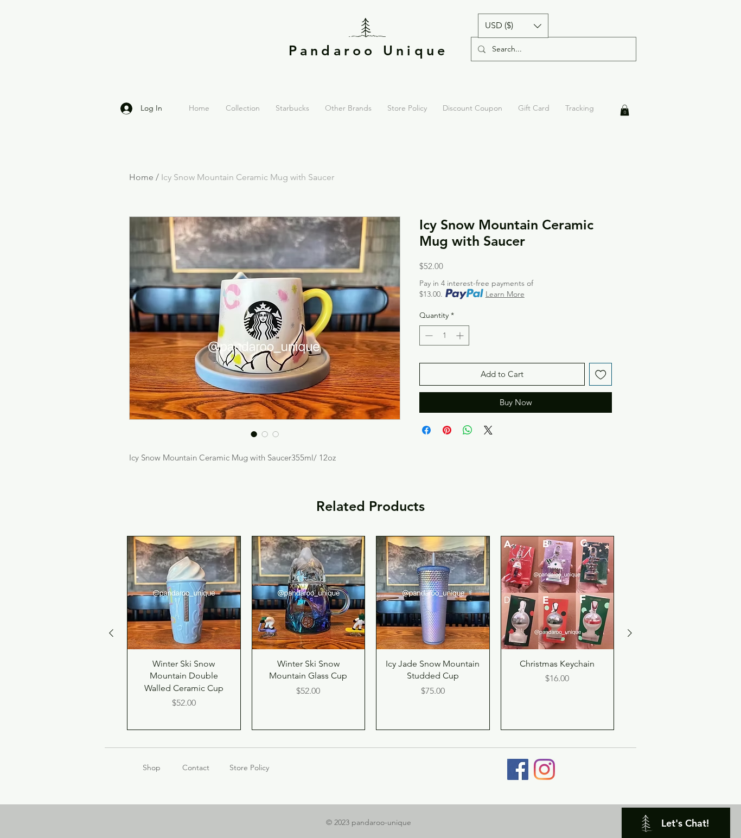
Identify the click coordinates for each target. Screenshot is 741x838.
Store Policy (249, 767)
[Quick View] (183, 592)
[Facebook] (517, 769)
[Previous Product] (111, 632)
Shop (162, 767)
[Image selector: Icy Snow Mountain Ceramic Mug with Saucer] (253, 433)
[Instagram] (544, 769)
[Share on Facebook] (426, 430)
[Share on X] (488, 430)
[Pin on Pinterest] (446, 430)
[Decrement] (428, 335)
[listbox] (513, 26)
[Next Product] (629, 632)
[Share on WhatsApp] (467, 430)
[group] (370, 633)
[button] (513, 26)
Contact (195, 767)
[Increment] (461, 335)
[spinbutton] (444, 335)
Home (141, 177)
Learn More (505, 294)
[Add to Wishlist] (600, 374)
